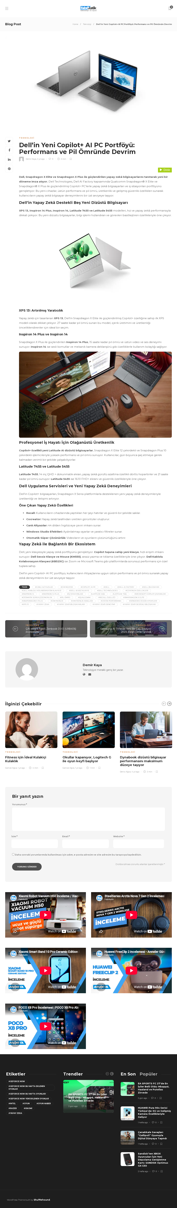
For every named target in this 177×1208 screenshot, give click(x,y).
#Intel (12, 1103)
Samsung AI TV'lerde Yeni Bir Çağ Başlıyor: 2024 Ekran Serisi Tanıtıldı (125, 630)
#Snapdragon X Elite (133, 597)
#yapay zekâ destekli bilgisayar (139, 604)
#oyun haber (43, 1103)
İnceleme (32, 625)
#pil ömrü (65, 597)
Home (75, 24)
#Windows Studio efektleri (143, 601)
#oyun (26, 1103)
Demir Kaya (31, 159)
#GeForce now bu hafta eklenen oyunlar (26, 1087)
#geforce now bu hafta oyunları (27, 1094)
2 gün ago (73, 1106)
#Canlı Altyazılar (44, 587)
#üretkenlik (57, 601)
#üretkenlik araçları (82, 601)
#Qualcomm (84, 597)
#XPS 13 (25, 604)
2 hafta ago (143, 1171)
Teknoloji (87, 24)
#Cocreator (67, 587)
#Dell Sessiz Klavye (79, 590)
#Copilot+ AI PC (88, 587)
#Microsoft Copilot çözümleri (150, 594)
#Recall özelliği (106, 597)
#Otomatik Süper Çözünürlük (37, 597)
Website (118, 836)
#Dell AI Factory (125, 587)
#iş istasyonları (75, 594)
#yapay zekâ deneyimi (104, 604)
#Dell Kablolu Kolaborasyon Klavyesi (41, 590)
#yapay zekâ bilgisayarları (71, 604)
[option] (31, 739)
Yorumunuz (19, 804)
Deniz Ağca (125, 771)
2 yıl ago (41, 159)
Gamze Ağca (11, 768)
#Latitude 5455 (98, 594)
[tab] (128, 1074)
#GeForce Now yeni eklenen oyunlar (28, 1099)
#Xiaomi (28, 1108)
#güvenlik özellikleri (136, 590)
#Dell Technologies (107, 590)
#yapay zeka (42, 604)
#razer (12, 1108)
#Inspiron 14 (28, 594)
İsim (14, 836)
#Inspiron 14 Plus (50, 594)
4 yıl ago (135, 771)
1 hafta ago (143, 1122)
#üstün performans (111, 601)
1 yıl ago (21, 768)
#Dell (106, 587)
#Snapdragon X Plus (32, 601)
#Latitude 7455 (120, 594)
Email (66, 836)
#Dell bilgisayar (150, 587)
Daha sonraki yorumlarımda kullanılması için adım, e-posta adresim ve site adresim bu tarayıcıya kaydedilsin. (78, 854)
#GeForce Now (16, 1081)
